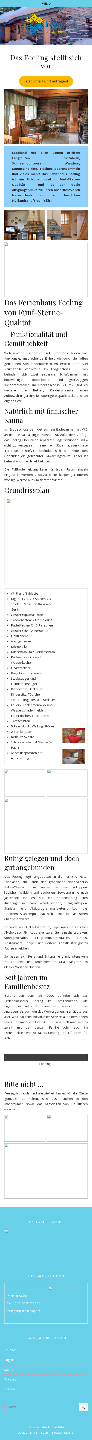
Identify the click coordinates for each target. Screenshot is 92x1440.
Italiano (9, 1389)
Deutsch (10, 1350)
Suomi (8, 1369)
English (9, 1360)
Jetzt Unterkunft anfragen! (46, 81)
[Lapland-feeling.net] (46, 23)
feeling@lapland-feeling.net (23, 1311)
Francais (10, 1379)
